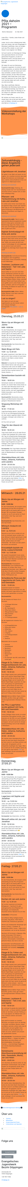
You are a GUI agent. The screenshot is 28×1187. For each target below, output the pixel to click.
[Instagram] (8, 1146)
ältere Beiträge (7, 1107)
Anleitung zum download (9, 185)
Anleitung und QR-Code (8, 253)
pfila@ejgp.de (13, 103)
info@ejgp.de (5, 1180)
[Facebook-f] (3, 1146)
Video (20, 478)
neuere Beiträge (16, 1107)
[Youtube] (12, 1146)
